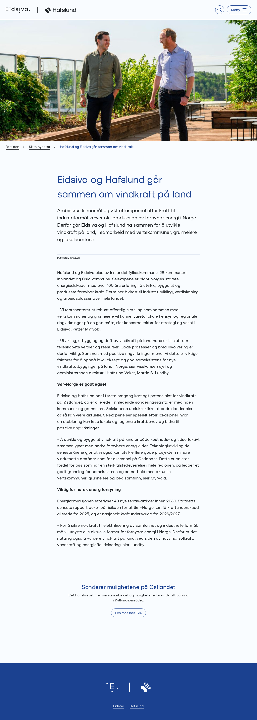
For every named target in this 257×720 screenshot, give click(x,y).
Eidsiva (118, 706)
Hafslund (137, 706)
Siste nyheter (39, 147)
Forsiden (12, 147)
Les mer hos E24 (128, 613)
